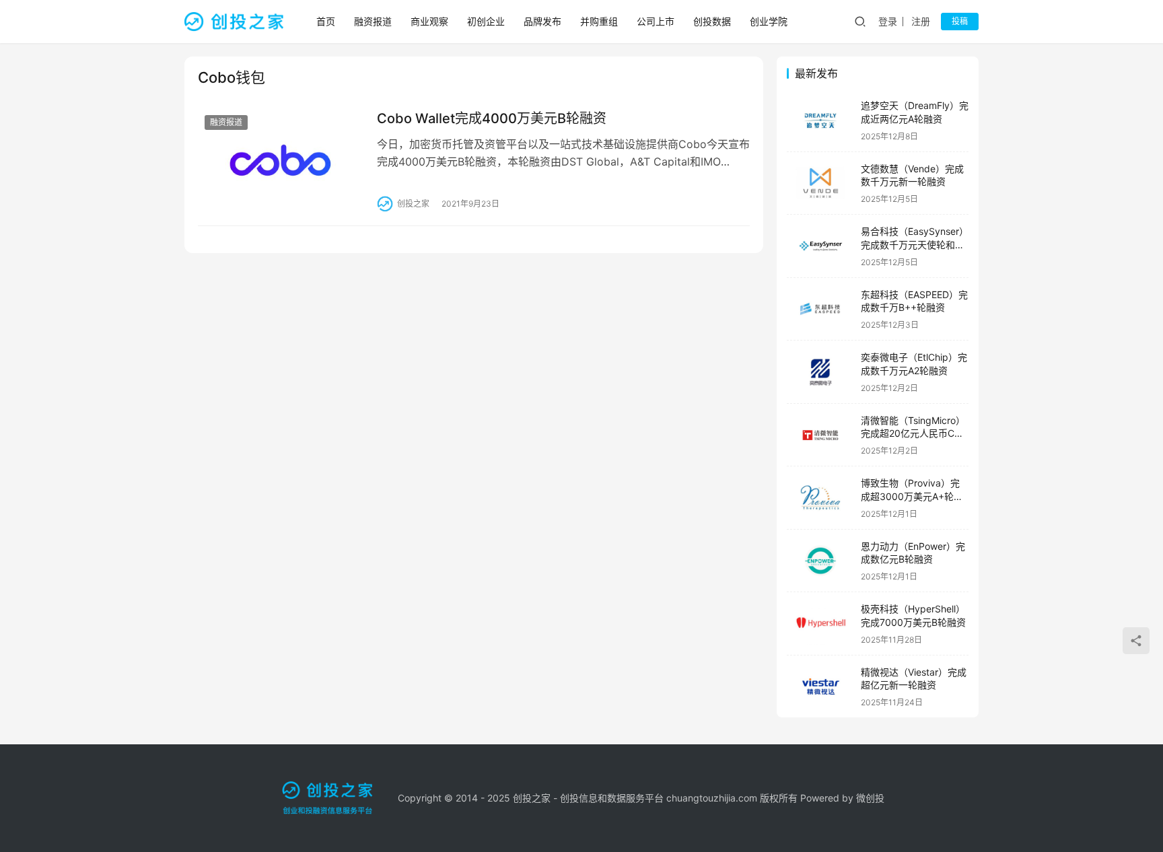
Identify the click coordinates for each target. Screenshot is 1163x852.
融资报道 (373, 21)
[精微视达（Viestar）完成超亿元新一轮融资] (820, 687)
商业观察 (429, 21)
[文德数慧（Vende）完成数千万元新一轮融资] (820, 183)
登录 (887, 21)
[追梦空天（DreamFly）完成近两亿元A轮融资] (820, 120)
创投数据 (712, 21)
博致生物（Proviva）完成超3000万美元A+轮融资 (912, 496)
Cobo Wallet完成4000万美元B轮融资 (491, 118)
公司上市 (655, 21)
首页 (325, 21)
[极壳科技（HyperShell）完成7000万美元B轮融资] (820, 623)
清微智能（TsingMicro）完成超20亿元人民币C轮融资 (913, 433)
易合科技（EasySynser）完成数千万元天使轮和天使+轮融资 (914, 244)
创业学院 (768, 21)
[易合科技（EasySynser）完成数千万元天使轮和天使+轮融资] (820, 246)
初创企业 (486, 21)
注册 (920, 21)
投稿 (960, 21)
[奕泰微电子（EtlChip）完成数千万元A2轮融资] (820, 372)
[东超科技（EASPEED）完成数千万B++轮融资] (820, 309)
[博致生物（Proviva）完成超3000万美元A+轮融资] (820, 497)
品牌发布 (542, 21)
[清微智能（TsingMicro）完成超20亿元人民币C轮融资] (820, 435)
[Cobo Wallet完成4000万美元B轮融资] (280, 160)
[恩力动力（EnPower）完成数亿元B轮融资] (820, 561)
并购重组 (599, 21)
